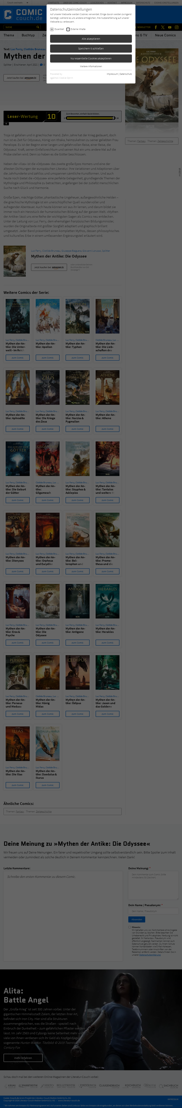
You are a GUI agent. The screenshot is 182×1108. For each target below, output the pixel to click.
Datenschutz (126, 73)
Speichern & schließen (91, 48)
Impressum (112, 73)
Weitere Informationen (91, 66)
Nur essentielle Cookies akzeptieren (91, 58)
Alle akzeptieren (91, 38)
